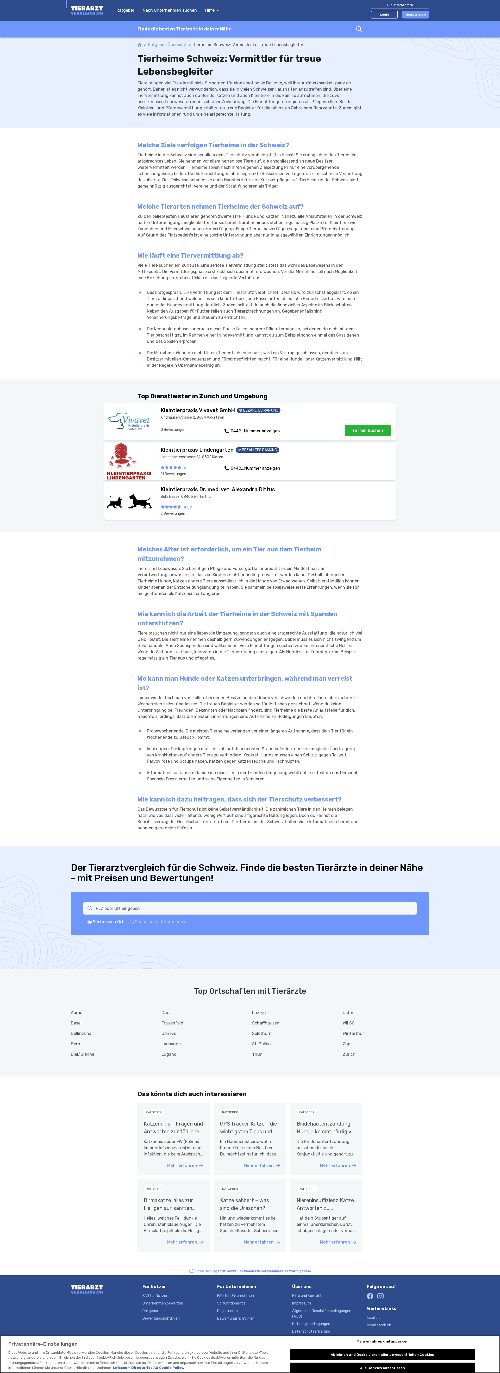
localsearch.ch (379, 1325)
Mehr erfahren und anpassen (383, 1342)
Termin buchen (367, 430)
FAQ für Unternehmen (235, 1296)
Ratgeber (125, 10)
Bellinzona (81, 1033)
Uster (348, 1012)
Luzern (259, 1012)
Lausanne (171, 1043)
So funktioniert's (231, 1303)
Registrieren (416, 14)
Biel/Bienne (82, 1054)
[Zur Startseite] (91, 10)
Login (384, 14)
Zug (347, 1043)
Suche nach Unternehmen (161, 921)
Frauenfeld (172, 1023)
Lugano (168, 1054)
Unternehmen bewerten (162, 1303)
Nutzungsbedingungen (311, 1324)
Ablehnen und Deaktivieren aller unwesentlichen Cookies (382, 1355)
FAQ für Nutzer (154, 1296)
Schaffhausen (265, 1023)
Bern (75, 1043)
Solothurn (262, 1033)
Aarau (77, 1012)
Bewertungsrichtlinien (161, 1318)
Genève (168, 1033)
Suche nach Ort (108, 921)
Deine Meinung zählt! (253, 1271)
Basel (76, 1023)
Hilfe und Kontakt (307, 1296)
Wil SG (349, 1023)
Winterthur (353, 1033)
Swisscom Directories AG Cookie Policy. (148, 1368)
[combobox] (250, 29)
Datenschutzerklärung (311, 1331)
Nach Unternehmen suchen (170, 10)
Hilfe (210, 10)
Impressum (301, 1303)
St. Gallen (261, 1043)
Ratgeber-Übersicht (167, 44)
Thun (257, 1054)
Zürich (349, 1054)
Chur (166, 1012)
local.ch (373, 1317)
